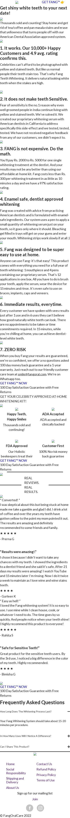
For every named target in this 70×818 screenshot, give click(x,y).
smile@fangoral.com (32, 374)
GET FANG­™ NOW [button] (13, 383)
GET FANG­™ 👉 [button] (53, 2)
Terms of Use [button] (45, 780)
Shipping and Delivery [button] (15, 780)
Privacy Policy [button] (46, 775)
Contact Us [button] (44, 764)
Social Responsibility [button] (16, 771)
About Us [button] (12, 788)
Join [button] (35, 799)
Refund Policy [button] (46, 769)
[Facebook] (29, 808)
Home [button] (10, 764)
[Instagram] (40, 808)
